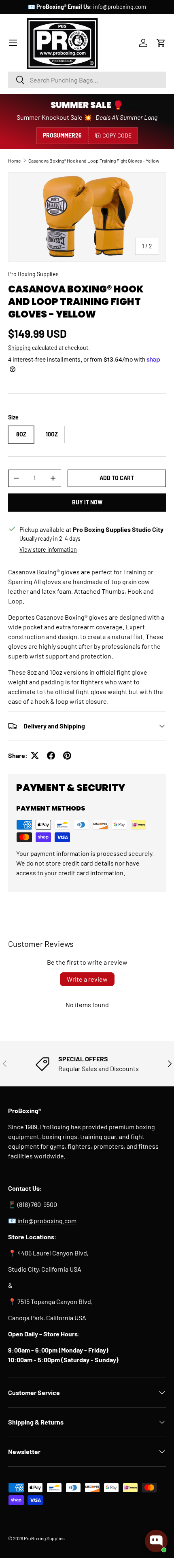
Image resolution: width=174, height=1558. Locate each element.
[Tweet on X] (35, 755)
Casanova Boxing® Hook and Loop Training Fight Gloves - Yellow (93, 160)
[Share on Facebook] (51, 755)
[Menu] (13, 43)
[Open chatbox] (156, 1541)
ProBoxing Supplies (44, 1538)
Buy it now (87, 502)
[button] (161, 43)
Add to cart (117, 477)
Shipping (19, 347)
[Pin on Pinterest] (67, 755)
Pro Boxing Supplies (33, 274)
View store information (48, 549)
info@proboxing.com (119, 6)
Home (14, 160)
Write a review (87, 979)
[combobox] (87, 80)
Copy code (117, 135)
